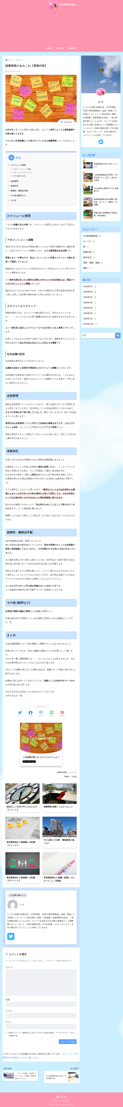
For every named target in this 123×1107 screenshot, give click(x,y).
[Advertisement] (62, 28)
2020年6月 (89, 292)
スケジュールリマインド (23, 172)
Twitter (11, 941)
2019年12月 (90, 324)
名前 (8, 1000)
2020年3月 (89, 308)
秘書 (75, 776)
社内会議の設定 (19, 176)
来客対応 (14, 186)
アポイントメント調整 (22, 169)
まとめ (13, 200)
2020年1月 (89, 319)
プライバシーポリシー (61, 1101)
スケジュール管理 (18, 165)
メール (9, 1011)
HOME (49, 48)
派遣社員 (89, 252)
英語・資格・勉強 (92, 263)
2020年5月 (89, 297)
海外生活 (88, 257)
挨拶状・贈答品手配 (19, 191)
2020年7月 (89, 286)
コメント (10, 967)
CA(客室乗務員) (92, 236)
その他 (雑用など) (18, 195)
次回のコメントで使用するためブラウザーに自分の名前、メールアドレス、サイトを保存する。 (42, 1034)
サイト (9, 1022)
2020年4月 (89, 302)
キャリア (73, 772)
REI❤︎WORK (67, 4)
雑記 (86, 268)
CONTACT (72, 48)
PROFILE (60, 48)
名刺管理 (14, 181)
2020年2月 (89, 313)
